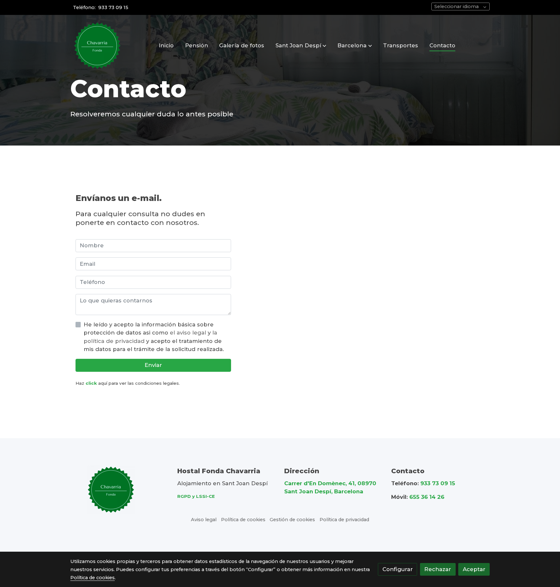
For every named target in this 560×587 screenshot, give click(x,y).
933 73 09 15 (113, 7)
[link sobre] (119, 489)
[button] (301, 45)
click (91, 383)
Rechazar (437, 569)
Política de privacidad (344, 519)
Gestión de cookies (292, 519)
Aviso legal (203, 519)
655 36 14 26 (426, 497)
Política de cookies (243, 519)
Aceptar (474, 569)
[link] (97, 45)
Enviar (153, 365)
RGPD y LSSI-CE (196, 496)
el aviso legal (189, 332)
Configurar (397, 569)
